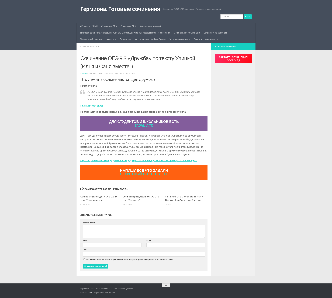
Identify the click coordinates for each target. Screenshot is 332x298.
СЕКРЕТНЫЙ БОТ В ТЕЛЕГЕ (144, 174)
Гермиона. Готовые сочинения (120, 9)
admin (84, 73)
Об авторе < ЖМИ (89, 26)
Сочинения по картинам (215, 33)
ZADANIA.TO (144, 125)
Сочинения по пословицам (187, 33)
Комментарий (90, 223)
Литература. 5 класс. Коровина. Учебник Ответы (143, 39)
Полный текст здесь (91, 105)
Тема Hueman (109, 293)
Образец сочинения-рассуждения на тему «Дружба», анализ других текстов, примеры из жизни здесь (138, 160)
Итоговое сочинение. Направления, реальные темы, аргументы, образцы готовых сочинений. (125, 33)
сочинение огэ (89, 46)
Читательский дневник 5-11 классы (97, 39)
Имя (85, 240)
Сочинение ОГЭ (109, 26)
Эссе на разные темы (179, 39)
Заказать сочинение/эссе (206, 39)
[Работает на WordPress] (91, 292)
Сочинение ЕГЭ (128, 26)
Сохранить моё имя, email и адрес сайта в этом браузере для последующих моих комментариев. (129, 259)
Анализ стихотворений (150, 26)
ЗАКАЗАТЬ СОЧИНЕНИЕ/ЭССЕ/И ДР (233, 59)
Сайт (85, 250)
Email (149, 240)
